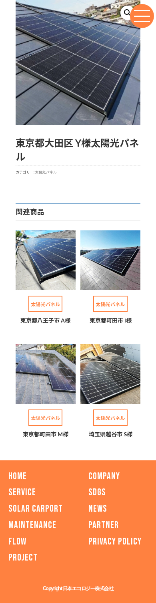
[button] (127, 13)
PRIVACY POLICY (115, 541)
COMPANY (104, 476)
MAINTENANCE (32, 525)
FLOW (17, 541)
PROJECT (23, 558)
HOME (17, 476)
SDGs (97, 492)
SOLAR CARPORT (35, 508)
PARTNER (103, 525)
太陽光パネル (46, 172)
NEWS (97, 508)
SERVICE (22, 492)
